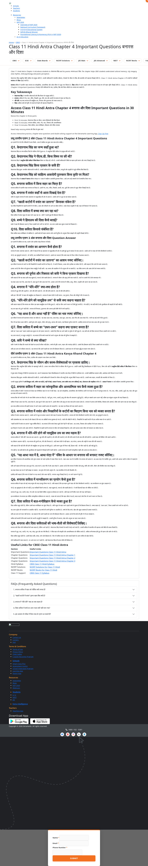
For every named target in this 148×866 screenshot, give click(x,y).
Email (56, 843)
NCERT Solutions (63, 60)
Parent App (17, 673)
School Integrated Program (23, 668)
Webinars (16, 688)
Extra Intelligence (20, 704)
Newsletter (21, 17)
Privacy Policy (18, 652)
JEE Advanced (99, 60)
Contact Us (17, 637)
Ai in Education (22, 37)
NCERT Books (131, 60)
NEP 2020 (20, 22)
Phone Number (60, 847)
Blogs (19, 20)
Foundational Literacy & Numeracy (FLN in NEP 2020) (40, 34)
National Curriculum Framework (32, 27)
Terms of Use (18, 649)
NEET (115, 60)
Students (16, 11)
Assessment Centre (20, 666)
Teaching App (18, 711)
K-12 (14, 695)
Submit (74, 858)
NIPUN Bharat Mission (29, 32)
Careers (16, 640)
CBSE (18, 42)
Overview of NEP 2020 (28, 25)
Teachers (16, 8)
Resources (17, 15)
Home (11, 42)
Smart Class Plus (19, 664)
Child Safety (17, 654)
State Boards (42, 60)
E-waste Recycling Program (23, 657)
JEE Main (81, 60)
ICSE (27, 60)
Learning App (18, 671)
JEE (14, 700)
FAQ (14, 642)
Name (56, 837)
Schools (16, 6)
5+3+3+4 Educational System (31, 29)
